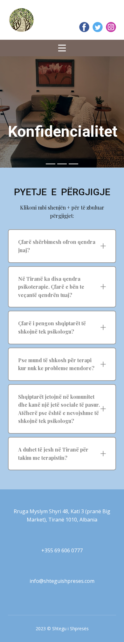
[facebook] (84, 27)
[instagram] (111, 27)
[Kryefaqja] (21, 20)
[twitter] (98, 27)
